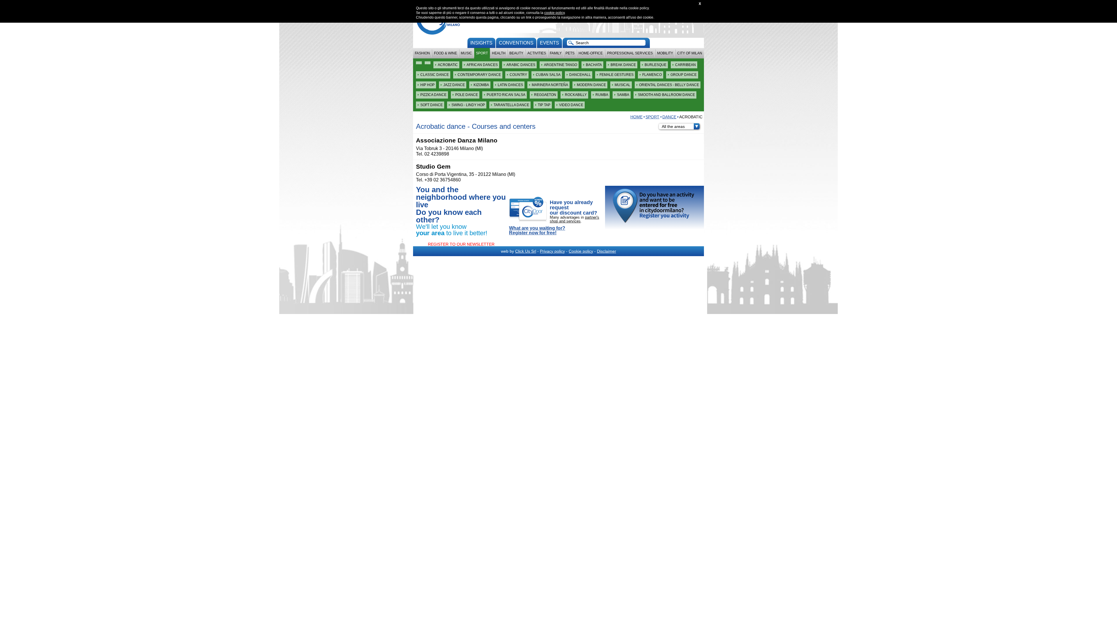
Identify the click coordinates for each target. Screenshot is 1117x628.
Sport (482, 53)
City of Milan (689, 53)
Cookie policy (581, 251)
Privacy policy (552, 251)
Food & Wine (445, 53)
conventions (516, 42)
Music (466, 53)
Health (499, 53)
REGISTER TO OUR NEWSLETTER (461, 244)
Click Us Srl (525, 251)
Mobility (665, 53)
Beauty (516, 53)
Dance (669, 117)
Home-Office (591, 53)
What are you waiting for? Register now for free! (537, 230)
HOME (636, 117)
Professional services (630, 53)
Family (556, 53)
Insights (481, 42)
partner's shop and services (574, 219)
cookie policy (554, 13)
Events (549, 42)
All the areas (673, 126)
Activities (536, 53)
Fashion (422, 53)
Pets (569, 53)
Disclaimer (606, 251)
